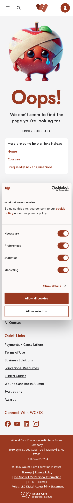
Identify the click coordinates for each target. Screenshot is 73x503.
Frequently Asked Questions (30, 167)
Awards (10, 399)
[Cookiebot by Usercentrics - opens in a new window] (52, 188)
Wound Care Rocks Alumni (24, 384)
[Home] (42, 8)
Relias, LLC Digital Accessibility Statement (37, 486)
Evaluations (13, 391)
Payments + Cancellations (24, 344)
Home (12, 151)
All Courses (13, 322)
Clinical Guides (15, 376)
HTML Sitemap (37, 482)
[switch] (63, 246)
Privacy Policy (43, 472)
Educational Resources (22, 368)
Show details (52, 285)
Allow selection (36, 311)
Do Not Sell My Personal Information (37, 477)
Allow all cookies (36, 298)
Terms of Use (15, 352)
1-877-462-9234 (38, 459)
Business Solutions (19, 360)
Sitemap (27, 472)
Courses (14, 159)
